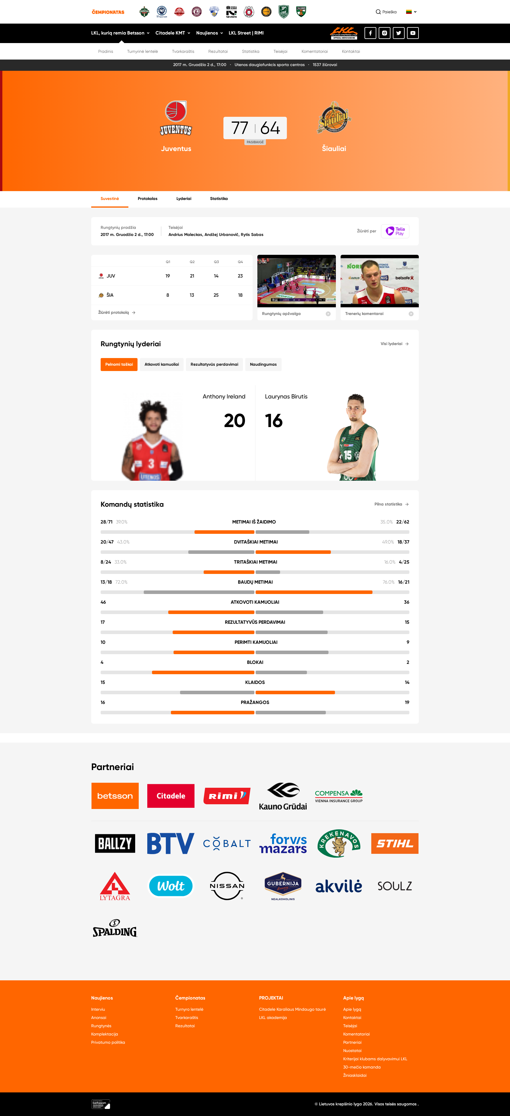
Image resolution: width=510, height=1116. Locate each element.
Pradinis (105, 51)
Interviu (98, 1009)
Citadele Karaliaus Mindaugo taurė (292, 1009)
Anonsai (98, 1017)
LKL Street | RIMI (246, 33)
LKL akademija (273, 1017)
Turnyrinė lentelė (142, 51)
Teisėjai (280, 51)
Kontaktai (351, 51)
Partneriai (352, 1042)
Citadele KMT (170, 33)
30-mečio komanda (362, 1067)
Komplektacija (104, 1034)
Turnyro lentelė (189, 1009)
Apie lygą (352, 1009)
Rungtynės (101, 1025)
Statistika (250, 51)
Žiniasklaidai (355, 1075)
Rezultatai (218, 51)
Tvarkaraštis (183, 51)
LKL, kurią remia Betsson (117, 33)
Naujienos (207, 33)
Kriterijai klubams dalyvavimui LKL (375, 1058)
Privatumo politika (108, 1042)
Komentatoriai (315, 51)
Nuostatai (352, 1050)
